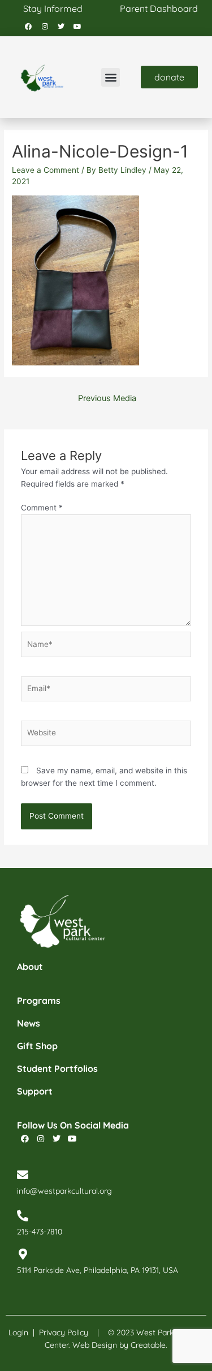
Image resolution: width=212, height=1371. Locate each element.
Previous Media (107, 398)
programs (38, 1000)
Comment (42, 507)
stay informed (53, 8)
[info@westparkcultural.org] (22, 1175)
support (35, 1091)
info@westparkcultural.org (64, 1191)
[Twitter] (61, 26)
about (30, 966)
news (28, 1023)
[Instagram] (44, 26)
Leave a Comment (45, 169)
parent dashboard (159, 8)
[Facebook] (28, 26)
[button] (110, 77)
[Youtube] (77, 26)
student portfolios (57, 1068)
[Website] (106, 735)
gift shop (37, 1045)
